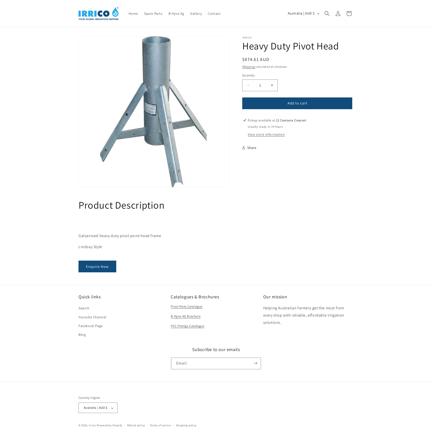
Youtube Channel (92, 317)
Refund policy (136, 425)
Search (84, 308)
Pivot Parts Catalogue (186, 306)
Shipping (248, 66)
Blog (82, 334)
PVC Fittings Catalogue (187, 326)
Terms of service (160, 425)
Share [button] (251, 147)
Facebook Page (90, 325)
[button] (327, 13)
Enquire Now (97, 266)
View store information (266, 134)
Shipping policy (186, 425)
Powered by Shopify (109, 425)
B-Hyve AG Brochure (185, 316)
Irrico (92, 425)
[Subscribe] (255, 363)
